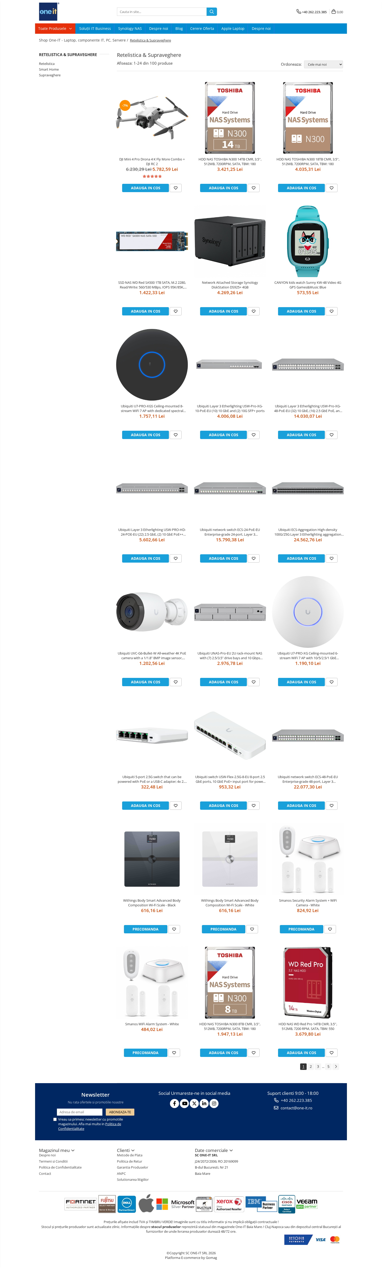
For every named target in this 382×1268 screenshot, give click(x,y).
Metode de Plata (129, 1155)
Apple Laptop (233, 28)
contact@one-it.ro (296, 1107)
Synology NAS (130, 28)
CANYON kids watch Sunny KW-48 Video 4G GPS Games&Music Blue (307, 284)
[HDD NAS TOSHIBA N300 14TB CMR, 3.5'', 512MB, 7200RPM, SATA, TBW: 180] (230, 118)
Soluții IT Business (95, 28)
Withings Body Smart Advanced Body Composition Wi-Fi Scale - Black (152, 902)
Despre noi (158, 28)
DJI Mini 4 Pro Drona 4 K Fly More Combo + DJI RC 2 (152, 161)
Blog (179, 28)
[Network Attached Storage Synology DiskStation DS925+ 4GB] (230, 241)
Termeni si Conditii (53, 1161)
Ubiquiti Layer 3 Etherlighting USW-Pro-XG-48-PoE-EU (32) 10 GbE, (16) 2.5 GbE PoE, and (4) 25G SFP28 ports (308, 408)
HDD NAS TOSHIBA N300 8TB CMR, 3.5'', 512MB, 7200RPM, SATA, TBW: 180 (229, 1026)
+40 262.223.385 (296, 1100)
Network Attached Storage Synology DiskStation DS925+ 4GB (230, 284)
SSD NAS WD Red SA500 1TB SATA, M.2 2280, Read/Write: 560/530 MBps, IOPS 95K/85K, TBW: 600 (152, 284)
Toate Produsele (52, 28)
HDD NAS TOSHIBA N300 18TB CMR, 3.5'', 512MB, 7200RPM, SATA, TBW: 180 (307, 161)
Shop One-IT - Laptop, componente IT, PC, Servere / (84, 40)
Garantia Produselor (132, 1167)
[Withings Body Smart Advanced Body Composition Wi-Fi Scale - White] (230, 859)
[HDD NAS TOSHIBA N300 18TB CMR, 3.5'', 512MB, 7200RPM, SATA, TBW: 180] (308, 118)
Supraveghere (50, 75)
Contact (45, 1173)
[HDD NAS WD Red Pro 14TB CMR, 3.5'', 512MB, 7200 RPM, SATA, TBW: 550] (308, 982)
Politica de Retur (129, 1161)
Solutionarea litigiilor (133, 1179)
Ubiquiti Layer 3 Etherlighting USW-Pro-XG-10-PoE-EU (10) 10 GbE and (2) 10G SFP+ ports (230, 408)
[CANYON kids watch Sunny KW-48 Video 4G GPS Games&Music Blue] (308, 241)
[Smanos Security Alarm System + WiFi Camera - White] (308, 859)
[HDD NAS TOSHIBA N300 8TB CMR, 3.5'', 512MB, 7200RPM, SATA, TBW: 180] (230, 982)
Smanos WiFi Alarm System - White (152, 1024)
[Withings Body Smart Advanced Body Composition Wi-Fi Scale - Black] (152, 859)
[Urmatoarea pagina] (335, 1066)
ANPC (121, 1173)
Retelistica (47, 63)
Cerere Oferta (202, 28)
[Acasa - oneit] (65, 12)
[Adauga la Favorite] (176, 188)
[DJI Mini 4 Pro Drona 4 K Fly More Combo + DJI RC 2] (152, 117)
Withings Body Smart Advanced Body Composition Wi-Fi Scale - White (230, 902)
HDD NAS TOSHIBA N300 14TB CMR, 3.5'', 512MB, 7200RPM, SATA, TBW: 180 (230, 161)
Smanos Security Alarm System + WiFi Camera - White (308, 902)
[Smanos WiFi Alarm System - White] (152, 982)
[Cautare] (212, 12)
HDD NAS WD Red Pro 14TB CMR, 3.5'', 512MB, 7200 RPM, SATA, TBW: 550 (308, 1026)
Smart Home (49, 69)
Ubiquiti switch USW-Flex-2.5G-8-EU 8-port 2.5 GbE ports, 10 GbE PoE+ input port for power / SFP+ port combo (230, 779)
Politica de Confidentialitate (60, 1167)
